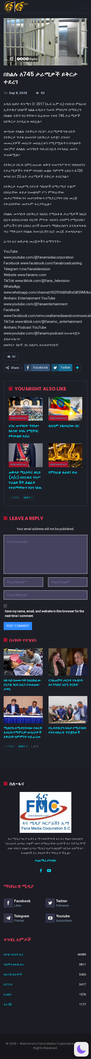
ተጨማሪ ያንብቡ (45, 860)
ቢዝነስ (7, 994)
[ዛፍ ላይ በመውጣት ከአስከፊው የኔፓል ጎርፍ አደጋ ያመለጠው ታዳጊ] (23, 662)
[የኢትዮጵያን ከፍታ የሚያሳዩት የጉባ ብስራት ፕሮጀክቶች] (68, 709)
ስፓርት (8, 984)
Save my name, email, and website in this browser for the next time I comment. (44, 613)
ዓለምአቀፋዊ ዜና (14, 964)
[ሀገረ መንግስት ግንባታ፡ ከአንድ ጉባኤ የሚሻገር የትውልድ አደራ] (26, 409)
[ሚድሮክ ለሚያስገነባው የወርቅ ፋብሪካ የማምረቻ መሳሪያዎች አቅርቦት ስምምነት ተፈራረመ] (23, 709)
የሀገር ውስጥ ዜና (18, 418)
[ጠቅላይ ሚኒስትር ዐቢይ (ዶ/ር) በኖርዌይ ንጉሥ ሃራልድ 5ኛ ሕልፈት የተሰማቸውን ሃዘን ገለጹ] (26, 455)
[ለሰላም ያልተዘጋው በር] (66, 409)
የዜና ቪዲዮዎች (13, 974)
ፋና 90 (8, 1004)
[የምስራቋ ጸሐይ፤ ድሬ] (66, 455)
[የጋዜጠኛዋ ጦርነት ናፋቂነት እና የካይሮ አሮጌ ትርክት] (68, 662)
